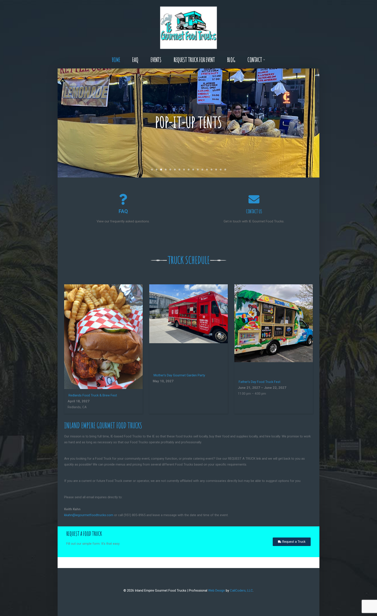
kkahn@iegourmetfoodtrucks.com (88, 515)
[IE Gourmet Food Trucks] (188, 25)
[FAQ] (123, 199)
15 (216, 170)
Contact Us (254, 211)
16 (221, 170)
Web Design (216, 590)
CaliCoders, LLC (241, 590)
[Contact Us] (253, 199)
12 (202, 170)
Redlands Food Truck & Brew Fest (93, 395)
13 (207, 170)
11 (198, 170)
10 (193, 170)
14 (211, 170)
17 (225, 170)
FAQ (123, 211)
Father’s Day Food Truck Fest (259, 382)
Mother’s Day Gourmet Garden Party (179, 375)
